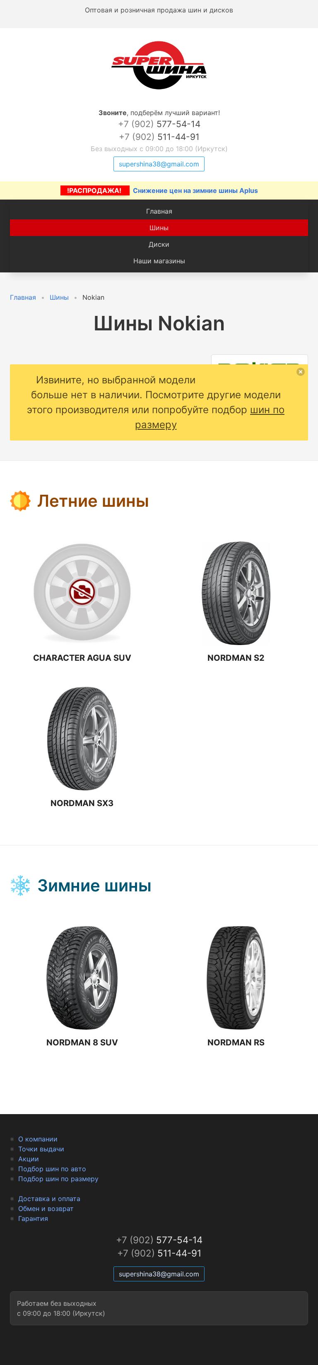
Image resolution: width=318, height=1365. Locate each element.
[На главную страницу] (159, 89)
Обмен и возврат (46, 1208)
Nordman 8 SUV (82, 1042)
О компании (38, 1139)
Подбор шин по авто (52, 1169)
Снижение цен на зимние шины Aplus (162, 190)
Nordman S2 (236, 658)
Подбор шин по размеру (58, 1179)
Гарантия (33, 1218)
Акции (28, 1159)
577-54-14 (159, 124)
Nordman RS (236, 1042)
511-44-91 (159, 137)
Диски (159, 244)
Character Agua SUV (82, 658)
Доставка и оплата (49, 1198)
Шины (159, 228)
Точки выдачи (41, 1149)
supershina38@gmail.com (159, 164)
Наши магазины (159, 261)
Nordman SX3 (82, 803)
